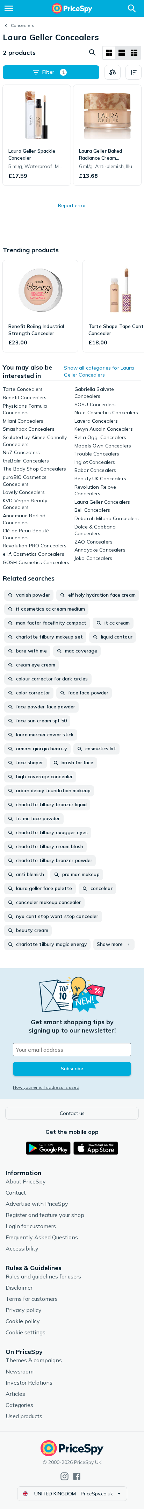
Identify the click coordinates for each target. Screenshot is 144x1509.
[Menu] (8, 8)
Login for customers (31, 1226)
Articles (15, 1393)
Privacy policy (24, 1309)
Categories (19, 1404)
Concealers (22, 25)
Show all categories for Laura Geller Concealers (99, 371)
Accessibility (22, 1248)
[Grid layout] (109, 52)
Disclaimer (19, 1287)
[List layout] (121, 52)
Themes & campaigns (34, 1360)
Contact (16, 1192)
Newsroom (20, 1371)
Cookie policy (23, 1321)
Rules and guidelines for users (43, 1276)
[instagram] (64, 1476)
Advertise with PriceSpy (37, 1203)
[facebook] (76, 1476)
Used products (24, 1416)
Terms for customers (32, 1298)
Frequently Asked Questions (42, 1237)
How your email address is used (46, 1087)
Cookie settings (25, 1332)
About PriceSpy (26, 1181)
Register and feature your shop (45, 1214)
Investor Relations (29, 1382)
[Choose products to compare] (112, 72)
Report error (72, 205)
